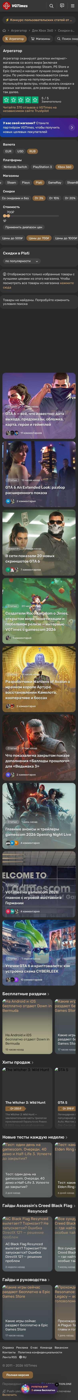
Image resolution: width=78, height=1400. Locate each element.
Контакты (9, 1352)
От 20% (70, 198)
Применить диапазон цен (23, 227)
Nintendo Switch (15, 167)
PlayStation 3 (42, 167)
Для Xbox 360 (42, 30)
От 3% (39, 198)
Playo (26, 182)
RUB (32, 151)
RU (24, 1357)
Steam (11, 182)
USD (20, 151)
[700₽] (8, 215)
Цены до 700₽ (39, 238)
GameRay (54, 182)
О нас (34, 1347)
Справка (8, 1347)
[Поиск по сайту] (51, 6)
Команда (46, 1347)
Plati (39, 182)
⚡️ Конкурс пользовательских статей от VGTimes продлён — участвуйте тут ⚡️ (40, 20)
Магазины (43, 39)
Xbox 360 (64, 167)
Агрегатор (19, 30)
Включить (9, 1395)
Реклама (22, 1347)
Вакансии (61, 1347)
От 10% (54, 198)
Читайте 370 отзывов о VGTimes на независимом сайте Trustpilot (30, 109)
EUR (8, 151)
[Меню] (72, 6)
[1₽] (4, 215)
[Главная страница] (15, 6)
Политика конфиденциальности (40, 1352)
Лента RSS (9, 1357)
